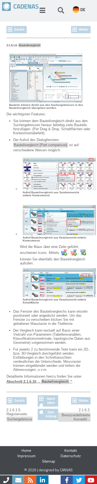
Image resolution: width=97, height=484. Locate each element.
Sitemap (48, 461)
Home (26, 450)
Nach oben (51, 401)
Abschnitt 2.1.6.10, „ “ (39, 382)
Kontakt (70, 450)
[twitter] (79, 479)
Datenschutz (71, 455)
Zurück (19, 29)
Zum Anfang (50, 414)
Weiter (84, 29)
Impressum (27, 455)
